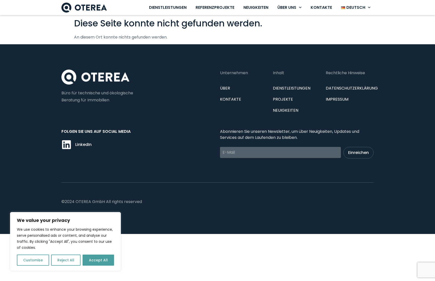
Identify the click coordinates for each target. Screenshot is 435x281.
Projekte (283, 99)
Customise (33, 260)
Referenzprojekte (215, 7)
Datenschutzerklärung (352, 88)
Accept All (98, 260)
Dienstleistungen (168, 7)
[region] (65, 241)
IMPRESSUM (337, 99)
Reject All (65, 260)
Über (225, 88)
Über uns (286, 7)
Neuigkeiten (255, 7)
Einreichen (358, 152)
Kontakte (321, 7)
